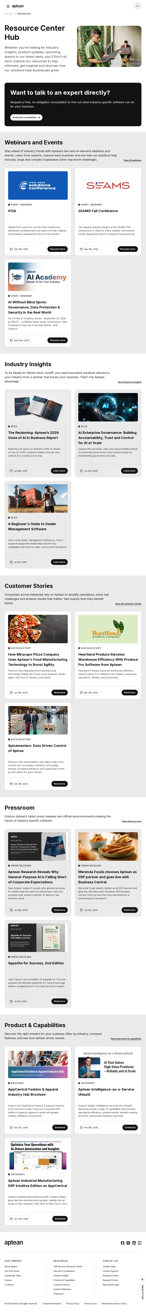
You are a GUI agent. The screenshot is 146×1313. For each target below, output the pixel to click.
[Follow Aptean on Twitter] (128, 1243)
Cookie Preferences (51, 1303)
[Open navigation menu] (8, 6)
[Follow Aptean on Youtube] (139, 1243)
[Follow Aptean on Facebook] (122, 1243)
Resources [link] (24, 13)
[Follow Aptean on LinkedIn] (134, 1243)
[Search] (137, 6)
